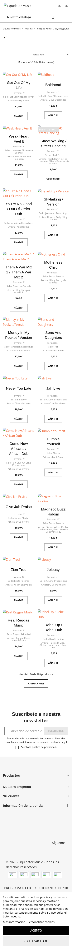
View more (53, 179)
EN (66, 6)
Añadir (19, 116)
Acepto (36, 930)
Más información (14, 922)
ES (59, 6)
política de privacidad (44, 747)
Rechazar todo (36, 941)
